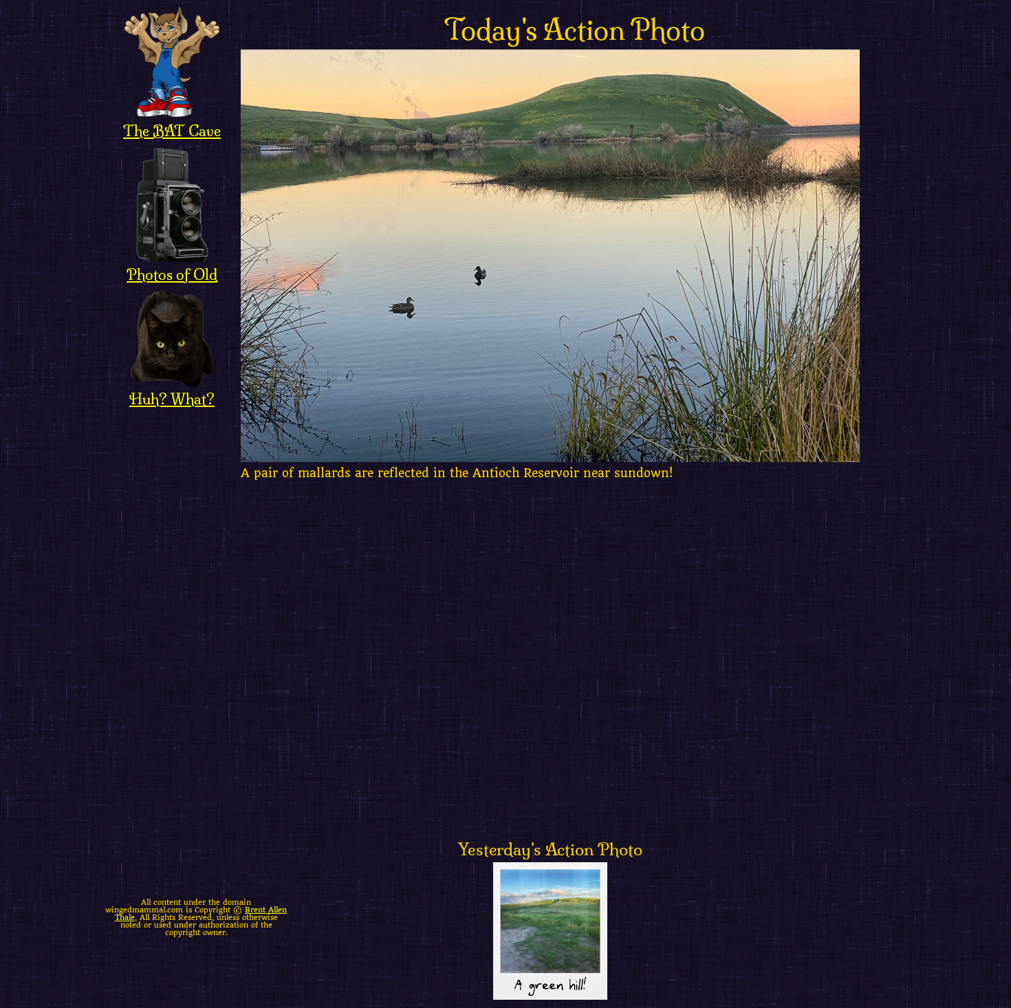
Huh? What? (172, 399)
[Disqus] (574, 664)
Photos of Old (172, 274)
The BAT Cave (172, 131)
